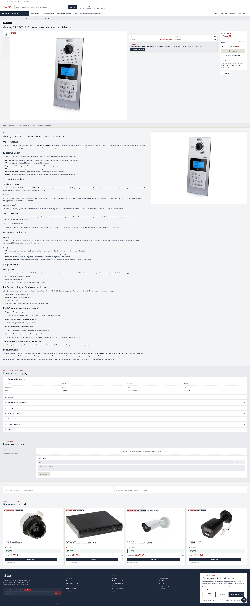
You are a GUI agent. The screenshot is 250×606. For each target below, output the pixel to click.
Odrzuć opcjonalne (208, 594)
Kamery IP (69, 578)
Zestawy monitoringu (48, 13)
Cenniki (216, 13)
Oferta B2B (161, 581)
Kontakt (232, 13)
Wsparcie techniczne (118, 588)
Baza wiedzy (242, 13)
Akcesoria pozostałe (16, 18)
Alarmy (75, 13)
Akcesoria (69, 591)
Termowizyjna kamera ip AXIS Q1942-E (139, 543)
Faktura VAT (161, 588)
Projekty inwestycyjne (164, 586)
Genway (170, 36)
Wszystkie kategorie (16, 13)
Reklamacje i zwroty (117, 581)
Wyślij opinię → (44, 474)
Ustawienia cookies (242, 603)
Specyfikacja (12, 125)
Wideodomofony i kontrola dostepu (90, 13)
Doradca (114, 591)
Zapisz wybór (221, 594)
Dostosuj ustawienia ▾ (208, 589)
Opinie (34, 125)
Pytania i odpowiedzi (44, 125)
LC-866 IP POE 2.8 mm (196, 543)
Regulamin (221, 603)
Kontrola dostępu (71, 588)
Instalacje (224, 13)
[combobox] (44, 7)
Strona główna (6, 18)
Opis (4, 125)
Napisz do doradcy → (138, 49)
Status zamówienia (117, 583)
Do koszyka (233, 51)
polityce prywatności (212, 600)
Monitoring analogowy (64, 13)
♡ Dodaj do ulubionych (233, 55)
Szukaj (72, 7)
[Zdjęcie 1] (6, 34)
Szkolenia (161, 583)
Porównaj (225, 73)
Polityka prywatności (231, 603)
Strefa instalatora (163, 578)
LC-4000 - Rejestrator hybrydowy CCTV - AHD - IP (82, 543)
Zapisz (57, 593)
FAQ (113, 586)
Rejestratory (69, 581)
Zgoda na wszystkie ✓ (236, 594)
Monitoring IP (35, 13)
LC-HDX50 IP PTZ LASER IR (13, 543)
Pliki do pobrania (24, 125)
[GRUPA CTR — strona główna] (7, 7)
